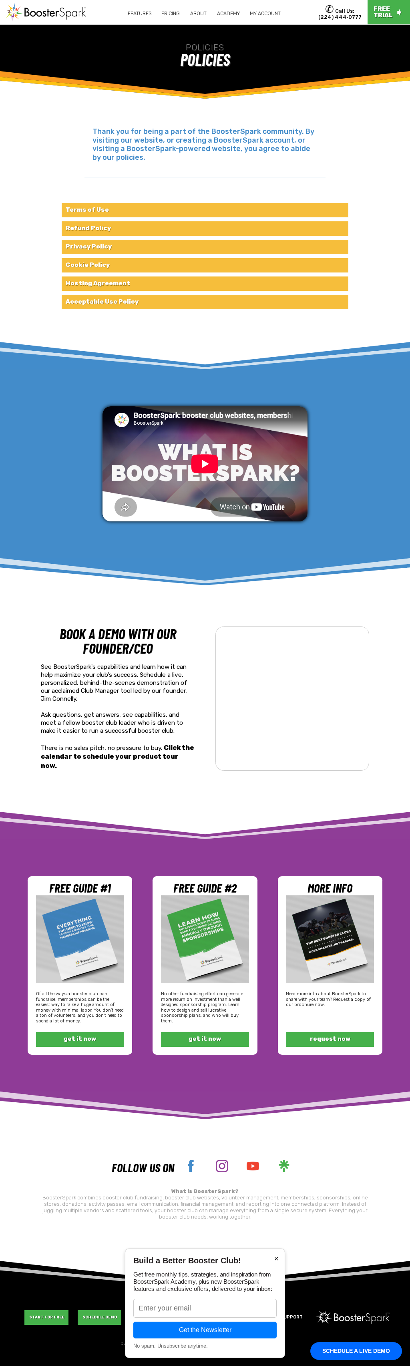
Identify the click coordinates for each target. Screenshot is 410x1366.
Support (291, 1317)
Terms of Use (87, 209)
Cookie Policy (88, 264)
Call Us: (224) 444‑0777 (340, 14)
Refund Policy (88, 228)
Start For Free (46, 1317)
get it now (80, 1039)
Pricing (170, 13)
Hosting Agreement (98, 283)
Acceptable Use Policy (102, 301)
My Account (265, 13)
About (198, 13)
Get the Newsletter (205, 1329)
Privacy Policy (89, 246)
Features (139, 13)
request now (330, 1039)
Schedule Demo (99, 1317)
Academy (228, 13)
